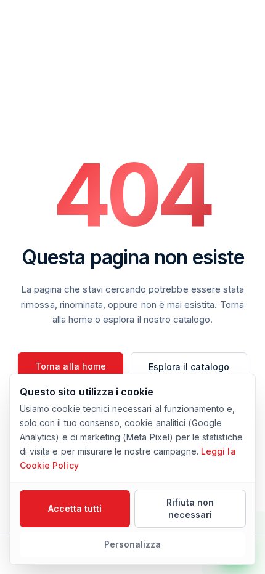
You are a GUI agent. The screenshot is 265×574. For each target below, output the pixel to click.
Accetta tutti (75, 508)
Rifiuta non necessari (190, 508)
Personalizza (132, 544)
